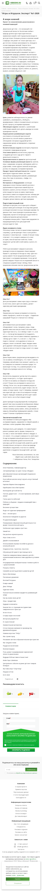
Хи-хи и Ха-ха (7, 612)
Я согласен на (22, 773)
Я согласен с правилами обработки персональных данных (20, 745)
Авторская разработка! (10, 619)
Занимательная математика (12, 625)
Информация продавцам (21, 821)
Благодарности (21, 797)
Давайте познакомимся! (11, 541)
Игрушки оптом (8, 672)
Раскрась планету (9, 568)
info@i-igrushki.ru (22, 847)
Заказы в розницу (21, 811)
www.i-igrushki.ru (30, 859)
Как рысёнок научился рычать (13, 534)
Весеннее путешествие (10, 507)
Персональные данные (21, 792)
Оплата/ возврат (21, 813)
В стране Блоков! (8, 622)
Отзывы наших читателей (11, 616)
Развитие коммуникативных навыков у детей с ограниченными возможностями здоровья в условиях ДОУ (21, 557)
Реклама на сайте (21, 832)
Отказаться (17, 883)
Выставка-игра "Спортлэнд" (12, 669)
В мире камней (8, 583)
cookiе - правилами (17, 875)
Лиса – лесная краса (9, 514)
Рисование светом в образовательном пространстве (21, 639)
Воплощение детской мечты (12, 491)
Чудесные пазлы (8, 590)
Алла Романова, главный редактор (14, 468)
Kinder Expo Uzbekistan (10, 660)
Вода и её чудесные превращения (14, 510)
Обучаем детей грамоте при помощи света (17, 552)
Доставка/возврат (21, 816)
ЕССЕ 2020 (6, 675)
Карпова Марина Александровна (14, 484)
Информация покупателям (21, 802)
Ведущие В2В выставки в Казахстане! (15, 657)
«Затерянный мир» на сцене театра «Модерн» (18, 471)
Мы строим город (9, 636)
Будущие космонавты (10, 604)
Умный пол (6, 531)
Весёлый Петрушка (9, 580)
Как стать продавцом (21, 824)
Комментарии (10, 706)
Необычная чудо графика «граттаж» (15, 528)
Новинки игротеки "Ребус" (12, 633)
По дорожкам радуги (10, 520)
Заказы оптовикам (21, 808)
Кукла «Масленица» (9, 574)
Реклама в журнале (21, 829)
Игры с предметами (9, 601)
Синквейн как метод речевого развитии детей (18, 571)
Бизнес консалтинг (21, 835)
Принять (17, 879)
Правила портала (21, 789)
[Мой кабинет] (30, 3)
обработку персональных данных (26, 773)
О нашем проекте (21, 787)
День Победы (7, 586)
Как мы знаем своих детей (12, 598)
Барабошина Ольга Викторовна (13, 487)
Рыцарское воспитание (10, 646)
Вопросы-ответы (21, 805)
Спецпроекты (21, 827)
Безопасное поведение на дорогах (14, 517)
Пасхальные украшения (10, 577)
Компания (21, 783)
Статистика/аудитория (21, 795)
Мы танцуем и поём (9, 643)
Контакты (21, 849)
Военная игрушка (8, 649)
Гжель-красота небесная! (11, 499)
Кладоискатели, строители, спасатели (16, 549)
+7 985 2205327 (22, 844)
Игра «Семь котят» (9, 537)
